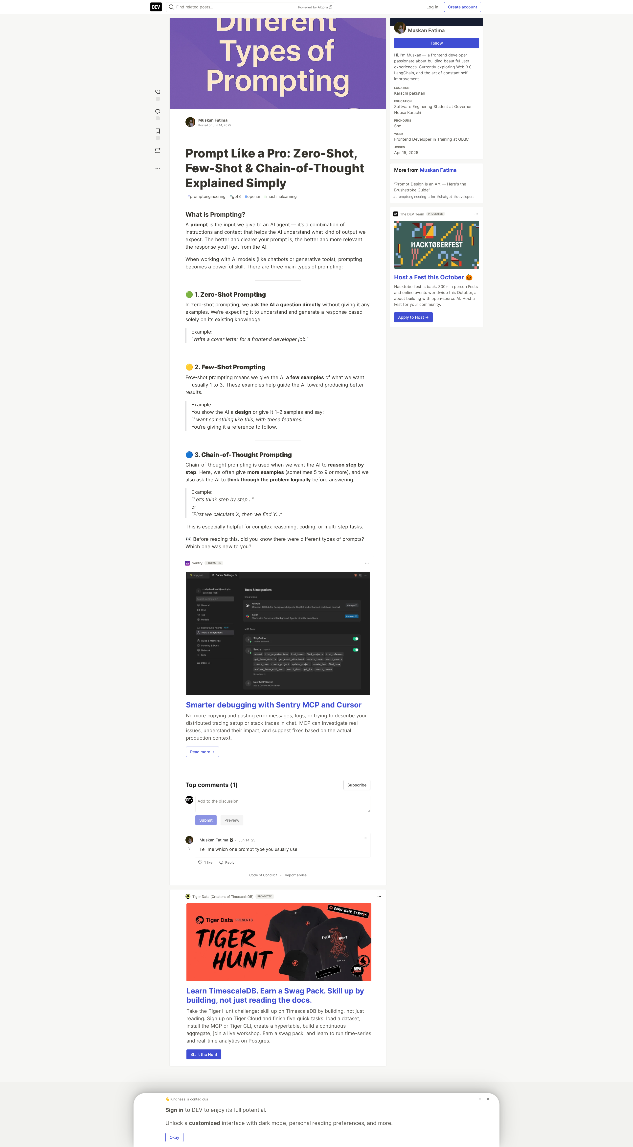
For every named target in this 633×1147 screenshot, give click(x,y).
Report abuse (296, 875)
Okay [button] (174, 1137)
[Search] (171, 7)
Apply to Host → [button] (413, 317)
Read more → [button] (202, 751)
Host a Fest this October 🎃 (433, 277)
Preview (232, 820)
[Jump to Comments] (158, 114)
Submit (206, 820)
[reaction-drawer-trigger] (157, 94)
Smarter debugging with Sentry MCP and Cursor (274, 704)
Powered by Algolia (313, 7)
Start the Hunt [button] (203, 1054)
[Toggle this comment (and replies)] (189, 849)
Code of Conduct (263, 875)
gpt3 (235, 196)
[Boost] (158, 150)
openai (252, 196)
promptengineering (206, 196)
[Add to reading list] (158, 133)
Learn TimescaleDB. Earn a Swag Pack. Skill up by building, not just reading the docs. (275, 995)
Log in (432, 6)
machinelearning (280, 196)
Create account (462, 6)
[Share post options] (158, 169)
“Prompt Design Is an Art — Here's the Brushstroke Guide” (433, 190)
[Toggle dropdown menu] (367, 563)
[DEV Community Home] (156, 7)
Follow (437, 43)
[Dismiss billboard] (488, 1099)
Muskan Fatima (212, 120)
